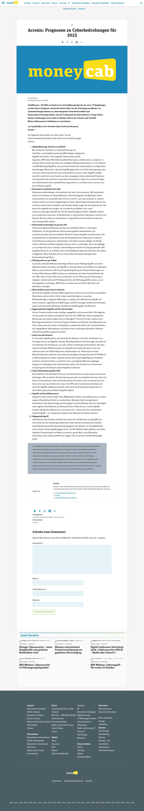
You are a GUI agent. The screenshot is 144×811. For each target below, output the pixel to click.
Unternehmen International (38, 738)
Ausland (36, 3)
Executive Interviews (107, 712)
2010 (88, 803)
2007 (103, 803)
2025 (16, 803)
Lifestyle (81, 751)
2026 (11, 803)
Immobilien (103, 744)
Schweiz (27, 3)
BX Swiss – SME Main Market (64, 715)
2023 (25, 803)
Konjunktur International (37, 744)
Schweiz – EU (104, 741)
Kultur (80, 747)
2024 (20, 803)
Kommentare (104, 747)
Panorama (31, 747)
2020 (40, 803)
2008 (98, 803)
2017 (54, 803)
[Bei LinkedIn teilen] (76, 42)
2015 (64, 803)
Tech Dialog (82, 735)
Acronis (57, 495)
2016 (59, 803)
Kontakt (89, 781)
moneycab (34, 98)
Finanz (54, 3)
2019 (44, 803)
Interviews (45, 3)
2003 (123, 803)
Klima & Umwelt (117, 3)
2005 (113, 803)
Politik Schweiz (33, 712)
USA (53, 747)
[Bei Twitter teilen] (62, 42)
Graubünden (32, 725)
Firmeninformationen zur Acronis (65, 498)
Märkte (55, 738)
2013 (73, 803)
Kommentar (38, 543)
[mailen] (81, 42)
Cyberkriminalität (46, 517)
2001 (133, 803)
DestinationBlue (84, 757)
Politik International (35, 741)
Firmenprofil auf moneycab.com (65, 493)
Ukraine (102, 738)
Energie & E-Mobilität (100, 3)
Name (36, 579)
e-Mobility (103, 725)
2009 (93, 803)
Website (36, 600)
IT (69, 3)
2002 (128, 803)
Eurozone (55, 744)
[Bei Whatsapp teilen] (72, 42)
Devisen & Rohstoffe (60, 754)
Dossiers (81, 9)
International (32, 734)
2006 (108, 803)
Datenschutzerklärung (73, 781)
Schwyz (30, 728)
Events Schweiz (33, 719)
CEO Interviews (105, 709)
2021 (35, 803)
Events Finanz (57, 728)
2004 (118, 803)
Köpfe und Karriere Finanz (62, 725)
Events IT (81, 732)
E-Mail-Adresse (40, 590)
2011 (83, 803)
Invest (54, 732)
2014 (68, 803)
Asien (54, 741)
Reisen (80, 754)
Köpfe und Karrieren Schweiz (39, 722)
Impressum (57, 781)
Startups (62, 3)
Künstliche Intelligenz (81, 3)
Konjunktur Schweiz (35, 715)
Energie (102, 721)
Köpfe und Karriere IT (86, 728)
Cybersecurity (58, 517)
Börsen (54, 751)
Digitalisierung (83, 715)
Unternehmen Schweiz (36, 709)
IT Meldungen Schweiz (87, 719)
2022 (30, 803)
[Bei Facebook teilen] (67, 42)
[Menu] (3, 3)
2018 (49, 803)
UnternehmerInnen (106, 751)
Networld (81, 738)
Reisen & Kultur (69, 9)
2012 (78, 803)
